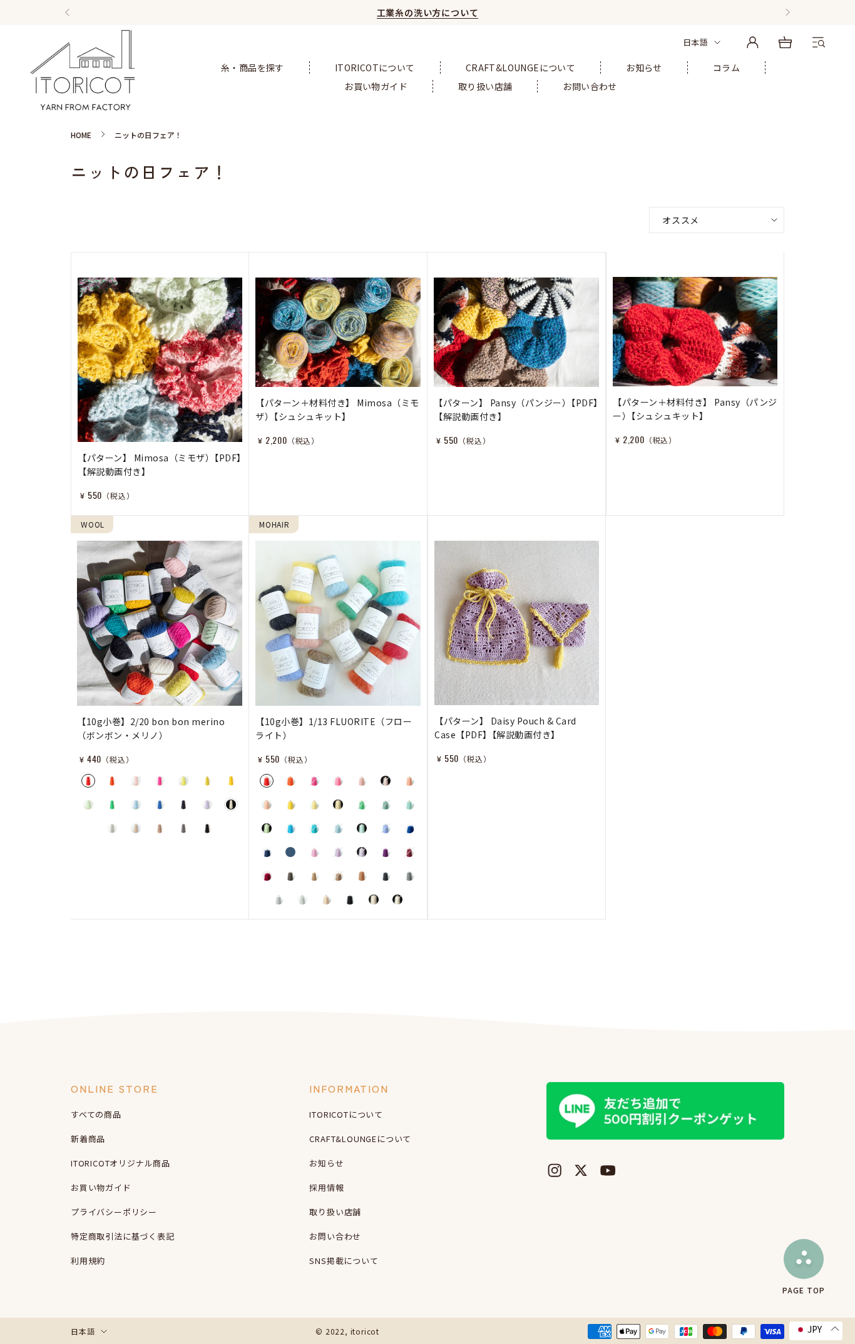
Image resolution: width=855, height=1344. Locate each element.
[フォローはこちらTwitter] (581, 1170)
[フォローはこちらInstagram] (554, 1170)
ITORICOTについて (375, 67)
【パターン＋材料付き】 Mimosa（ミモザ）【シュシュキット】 (337, 409)
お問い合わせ (590, 86)
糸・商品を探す (252, 67)
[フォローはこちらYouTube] (608, 1170)
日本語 (695, 42)
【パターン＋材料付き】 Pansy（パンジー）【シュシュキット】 (695, 409)
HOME (81, 134)
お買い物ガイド (375, 86)
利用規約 (88, 1260)
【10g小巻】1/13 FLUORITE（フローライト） (333, 728)
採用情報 (326, 1187)
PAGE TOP (803, 1289)
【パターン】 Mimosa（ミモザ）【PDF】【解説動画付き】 (160, 464)
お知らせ (644, 67)
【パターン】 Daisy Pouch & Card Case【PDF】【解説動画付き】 (505, 728)
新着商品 (88, 1139)
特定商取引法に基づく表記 (123, 1236)
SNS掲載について (343, 1260)
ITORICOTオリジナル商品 (120, 1163)
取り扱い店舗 (485, 86)
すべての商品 (96, 1114)
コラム (726, 67)
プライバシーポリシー (114, 1212)
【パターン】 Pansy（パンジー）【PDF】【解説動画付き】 (516, 409)
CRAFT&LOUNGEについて (520, 67)
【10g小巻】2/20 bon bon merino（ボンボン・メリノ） (151, 728)
